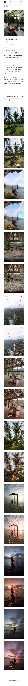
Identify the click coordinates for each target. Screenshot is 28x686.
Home (5, 5)
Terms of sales (11, 680)
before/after (20, 89)
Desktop (11, 5)
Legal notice (17, 680)
